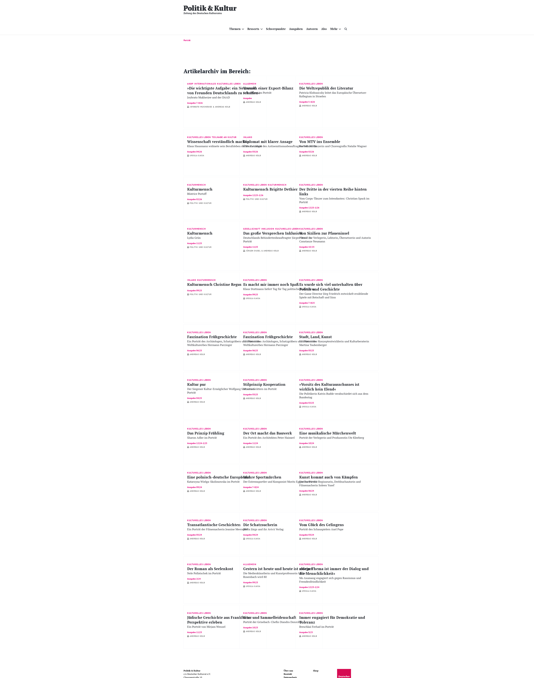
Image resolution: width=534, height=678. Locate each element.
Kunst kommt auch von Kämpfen (330, 483)
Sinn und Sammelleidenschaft (272, 622)
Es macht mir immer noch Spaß (279, 289)
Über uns (288, 670)
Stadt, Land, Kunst (334, 343)
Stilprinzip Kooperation (264, 389)
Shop (315, 670)
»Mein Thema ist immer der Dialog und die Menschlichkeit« (334, 577)
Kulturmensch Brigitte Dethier (270, 192)
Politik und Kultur (201, 203)
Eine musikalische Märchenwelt (331, 437)
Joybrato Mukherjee (201, 107)
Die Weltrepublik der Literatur (333, 94)
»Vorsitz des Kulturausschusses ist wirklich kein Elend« (333, 393)
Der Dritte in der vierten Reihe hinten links (334, 198)
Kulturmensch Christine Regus (214, 287)
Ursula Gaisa (197, 155)
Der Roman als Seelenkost (210, 573)
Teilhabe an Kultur (224, 137)
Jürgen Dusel (253, 250)
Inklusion (267, 228)
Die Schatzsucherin (263, 529)
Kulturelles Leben (229, 83)
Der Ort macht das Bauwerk (269, 437)
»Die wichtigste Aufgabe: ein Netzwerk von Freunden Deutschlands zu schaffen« (223, 94)
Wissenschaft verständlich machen (224, 146)
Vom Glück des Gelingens (321, 529)
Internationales (205, 83)
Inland (247, 137)
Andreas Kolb (222, 107)
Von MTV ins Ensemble (333, 146)
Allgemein (249, 83)
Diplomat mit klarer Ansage (280, 146)
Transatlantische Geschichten (217, 529)
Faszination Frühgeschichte (223, 343)
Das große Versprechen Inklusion (277, 239)
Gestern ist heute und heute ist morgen (278, 575)
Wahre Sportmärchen (280, 481)
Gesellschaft (251, 228)
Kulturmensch (196, 184)
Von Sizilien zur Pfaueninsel (335, 239)
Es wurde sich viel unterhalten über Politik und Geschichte (333, 293)
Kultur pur (220, 390)
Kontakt (288, 673)
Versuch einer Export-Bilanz (268, 90)
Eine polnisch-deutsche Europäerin (218, 481)
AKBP (190, 83)
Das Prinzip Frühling (205, 437)
